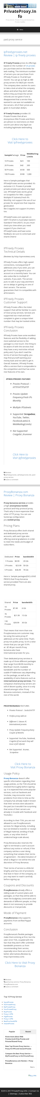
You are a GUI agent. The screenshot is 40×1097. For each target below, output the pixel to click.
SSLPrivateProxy (10, 1004)
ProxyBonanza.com (11, 984)
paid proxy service (12, 982)
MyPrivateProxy (9, 1007)
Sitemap (13, 1093)
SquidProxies (8, 1002)
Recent (28, 1032)
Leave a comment (11, 479)
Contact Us (34, 1091)
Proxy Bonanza (25, 982)
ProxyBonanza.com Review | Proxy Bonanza (19, 493)
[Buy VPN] (32, 1076)
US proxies (30, 66)
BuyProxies (8, 1012)
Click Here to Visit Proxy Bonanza (23, 765)
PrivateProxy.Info (20, 13)
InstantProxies (9, 1023)
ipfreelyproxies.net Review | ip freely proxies (20, 53)
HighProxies (8, 1016)
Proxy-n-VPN (8, 1014)
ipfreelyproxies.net (24, 475)
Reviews (8, 472)
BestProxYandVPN (10, 1021)
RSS (30, 1093)
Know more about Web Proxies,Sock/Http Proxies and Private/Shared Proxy (17, 1039)
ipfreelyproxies (11, 475)
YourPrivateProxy (10, 1009)
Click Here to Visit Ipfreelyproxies (20, 140)
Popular (12, 1032)
